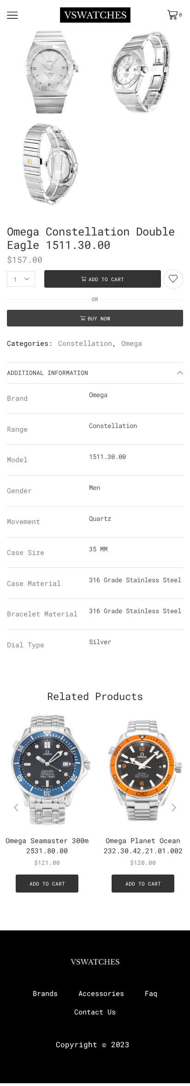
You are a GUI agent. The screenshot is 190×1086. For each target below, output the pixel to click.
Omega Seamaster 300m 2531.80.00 (47, 845)
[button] (174, 808)
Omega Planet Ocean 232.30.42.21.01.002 (143, 845)
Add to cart (106, 279)
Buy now (99, 318)
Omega (131, 343)
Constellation (85, 343)
